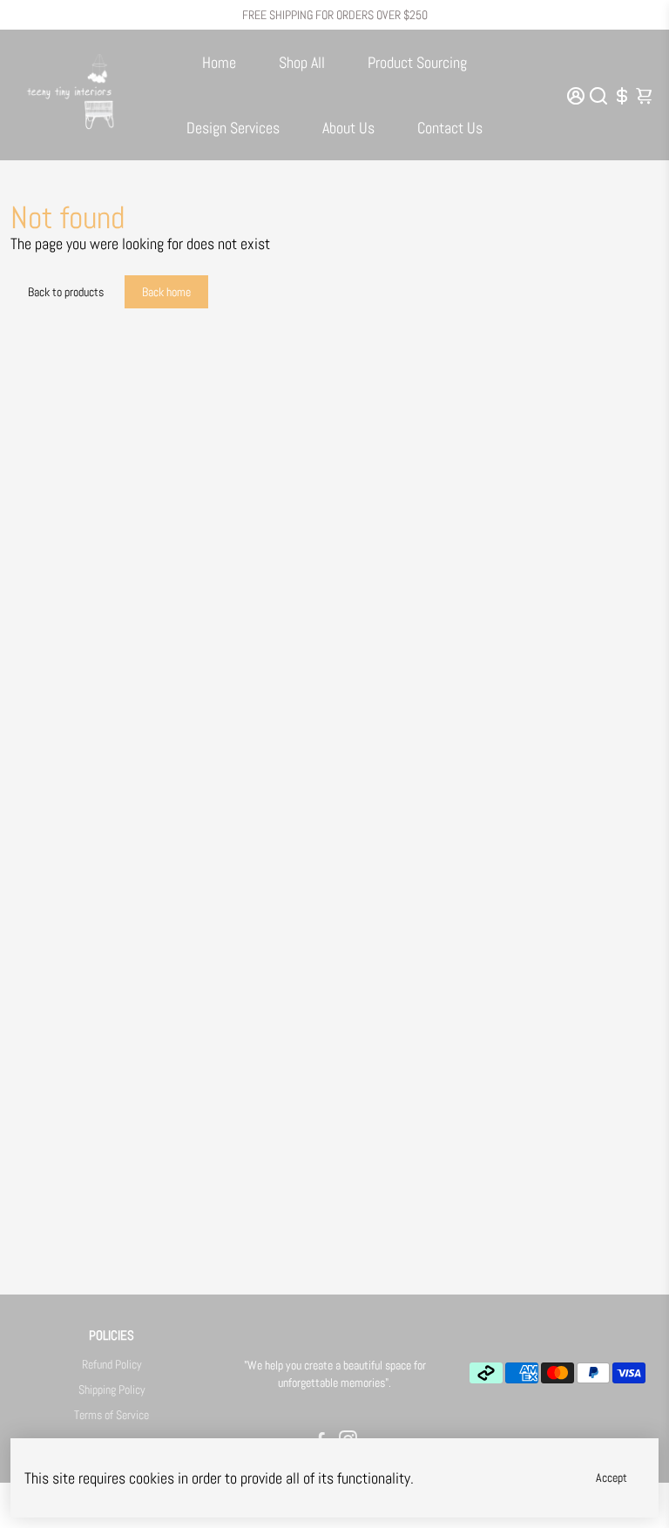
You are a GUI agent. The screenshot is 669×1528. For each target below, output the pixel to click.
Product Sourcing (417, 62)
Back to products (66, 292)
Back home (166, 292)
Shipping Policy (111, 1390)
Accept (611, 1477)
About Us (348, 128)
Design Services (233, 128)
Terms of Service (111, 1415)
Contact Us (450, 128)
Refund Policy (112, 1364)
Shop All (302, 62)
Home (219, 62)
